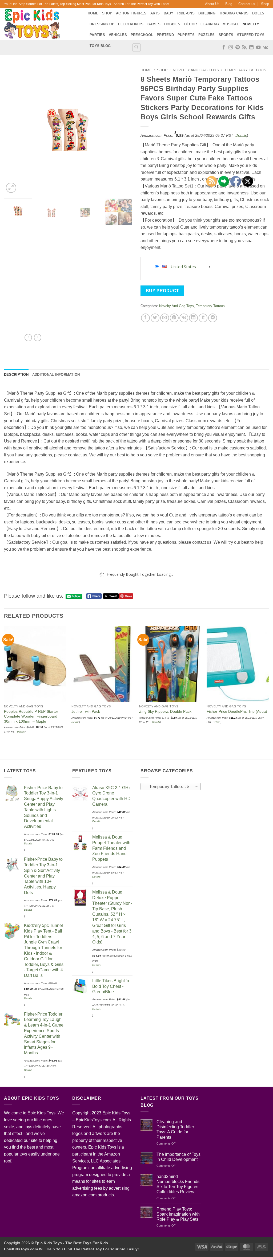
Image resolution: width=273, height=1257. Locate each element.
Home (93, 13)
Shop (265, 4)
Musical (231, 24)
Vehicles (118, 35)
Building (206, 13)
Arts (155, 13)
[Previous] (13, 130)
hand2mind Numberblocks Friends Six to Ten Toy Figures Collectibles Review (177, 1184)
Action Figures (131, 13)
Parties (97, 35)
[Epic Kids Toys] (42, 24)
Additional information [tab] (56, 375)
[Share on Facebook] (145, 318)
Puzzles (206, 35)
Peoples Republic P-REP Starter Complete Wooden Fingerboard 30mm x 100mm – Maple (31, 716)
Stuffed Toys (250, 35)
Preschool (142, 35)
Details (241, 135)
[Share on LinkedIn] (193, 318)
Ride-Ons (186, 13)
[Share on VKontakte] (183, 318)
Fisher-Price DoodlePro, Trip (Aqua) (237, 711)
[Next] (123, 130)
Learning (209, 24)
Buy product (162, 290)
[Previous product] (37, 337)
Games (153, 24)
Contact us (246, 4)
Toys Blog (100, 46)
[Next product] (28, 337)
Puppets (186, 35)
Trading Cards (233, 13)
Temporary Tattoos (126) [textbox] (170, 786)
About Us (212, 4)
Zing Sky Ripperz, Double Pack (165, 711)
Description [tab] (16, 375)
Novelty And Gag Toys (196, 70)
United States (183, 266)
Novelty (251, 24)
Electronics (131, 24)
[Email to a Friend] (164, 318)
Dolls (258, 13)
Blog (228, 4)
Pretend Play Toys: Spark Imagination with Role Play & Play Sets (178, 1214)
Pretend (165, 35)
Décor (190, 24)
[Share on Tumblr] (203, 318)
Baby (169, 13)
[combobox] (170, 786)
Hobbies (172, 24)
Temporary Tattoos (245, 70)
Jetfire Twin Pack (85, 711)
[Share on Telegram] (212, 318)
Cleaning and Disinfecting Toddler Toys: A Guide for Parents (175, 1129)
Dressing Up (102, 24)
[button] (11, 188)
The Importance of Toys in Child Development (178, 1157)
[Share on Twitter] (155, 318)
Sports (226, 35)
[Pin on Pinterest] (174, 318)
